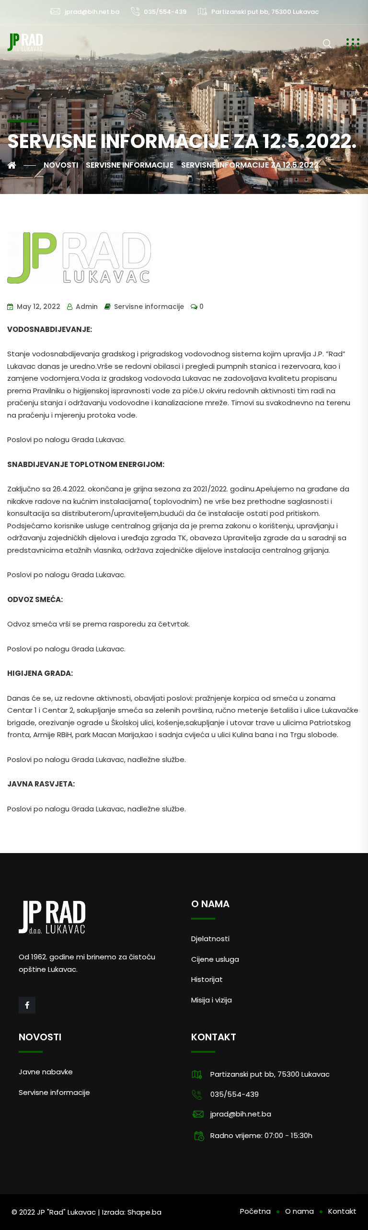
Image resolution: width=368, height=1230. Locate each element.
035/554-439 (165, 11)
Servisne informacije (149, 306)
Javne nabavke (46, 1072)
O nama (299, 1211)
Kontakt (342, 1211)
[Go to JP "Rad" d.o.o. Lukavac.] (21, 165)
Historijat (207, 979)
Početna (255, 1211)
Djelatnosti (210, 939)
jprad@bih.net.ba (92, 11)
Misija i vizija (211, 1000)
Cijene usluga (215, 959)
